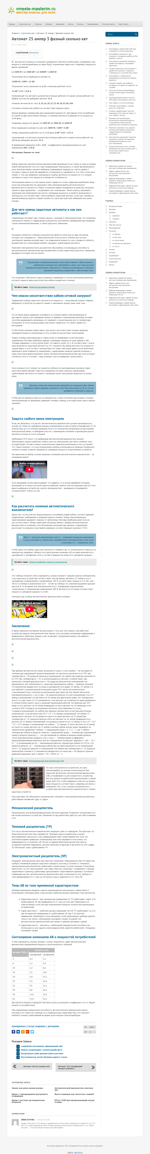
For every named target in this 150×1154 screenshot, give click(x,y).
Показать (33, 53)
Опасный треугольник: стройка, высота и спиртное (121, 107)
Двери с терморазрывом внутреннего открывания (30, 1095)
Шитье (70, 24)
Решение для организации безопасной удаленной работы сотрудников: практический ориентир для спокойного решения (123, 121)
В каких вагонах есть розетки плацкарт (123, 187)
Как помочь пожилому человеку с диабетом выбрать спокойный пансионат (122, 63)
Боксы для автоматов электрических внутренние (119, 173)
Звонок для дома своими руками (27, 1088)
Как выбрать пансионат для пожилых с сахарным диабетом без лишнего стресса (123, 56)
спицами (115, 219)
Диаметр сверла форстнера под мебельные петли (122, 181)
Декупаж (112, 222)
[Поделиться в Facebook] (13, 1032)
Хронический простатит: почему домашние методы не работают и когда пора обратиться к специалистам (123, 149)
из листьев (116, 237)
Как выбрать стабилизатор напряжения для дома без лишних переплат (122, 78)
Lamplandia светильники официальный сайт (42, 1046)
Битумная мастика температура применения (122, 167)
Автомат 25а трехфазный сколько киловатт (70, 1067)
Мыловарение (93, 24)
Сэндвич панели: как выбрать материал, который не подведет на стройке (123, 85)
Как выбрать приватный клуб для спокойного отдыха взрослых (122, 50)
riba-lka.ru (78, 1152)
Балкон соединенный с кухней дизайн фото (41, 1049)
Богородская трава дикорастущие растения (42, 1053)
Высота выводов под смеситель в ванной (74, 1094)
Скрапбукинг (114, 255)
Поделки (38, 24)
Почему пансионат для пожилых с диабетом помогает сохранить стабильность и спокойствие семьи (123, 70)
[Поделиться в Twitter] (32, 1032)
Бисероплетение (115, 206)
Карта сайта (123, 24)
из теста (115, 246)
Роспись (80, 24)
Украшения (60, 24)
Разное (112, 249)
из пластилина (118, 240)
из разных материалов (121, 243)
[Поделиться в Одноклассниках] (23, 1032)
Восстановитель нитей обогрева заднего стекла (44, 1057)
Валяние (112, 209)
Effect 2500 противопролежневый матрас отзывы (75, 1101)
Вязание (48, 24)
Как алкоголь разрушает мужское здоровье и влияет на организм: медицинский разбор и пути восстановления (122, 140)
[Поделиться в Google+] (27, 1032)
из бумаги (116, 234)
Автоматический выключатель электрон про (74, 1089)
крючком (116, 215)
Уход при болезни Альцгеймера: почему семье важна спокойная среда (122, 92)
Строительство (25, 24)
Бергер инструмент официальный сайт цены (123, 192)
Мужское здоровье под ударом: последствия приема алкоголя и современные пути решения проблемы (122, 130)
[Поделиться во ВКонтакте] (18, 1032)
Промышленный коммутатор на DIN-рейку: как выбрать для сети (122, 98)
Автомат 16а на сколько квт (36, 1066)
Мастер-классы (108, 24)
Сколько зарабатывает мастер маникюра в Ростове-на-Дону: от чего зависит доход (122, 113)
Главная (12, 24)
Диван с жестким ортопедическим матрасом (28, 1101)
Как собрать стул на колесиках (121, 103)
